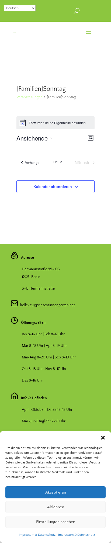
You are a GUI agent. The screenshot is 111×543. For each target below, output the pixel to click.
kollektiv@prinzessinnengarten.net (46, 305)
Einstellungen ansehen (55, 522)
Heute (57, 162)
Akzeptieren (55, 492)
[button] (103, 437)
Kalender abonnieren (52, 186)
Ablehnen (55, 507)
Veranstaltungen (29, 97)
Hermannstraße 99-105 (41, 269)
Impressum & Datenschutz (37, 535)
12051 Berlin (31, 277)
